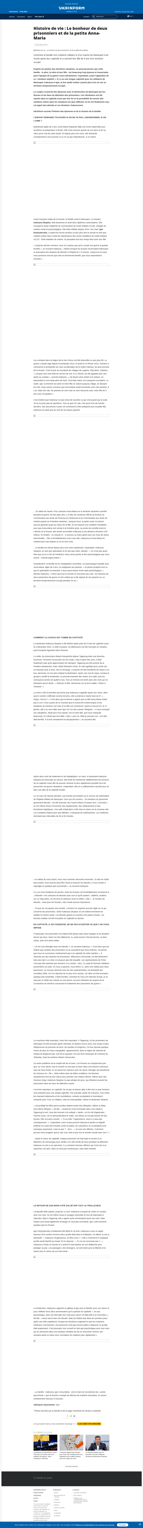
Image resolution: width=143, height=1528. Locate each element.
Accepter (122, 1525)
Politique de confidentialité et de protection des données (95, 1525)
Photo (36, 1498)
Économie (21, 17)
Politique (56, 1499)
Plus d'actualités (71, 1466)
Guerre (12, 17)
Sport (29, 17)
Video (36, 1501)
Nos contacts (77, 1495)
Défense (56, 1505)
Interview (37, 1495)
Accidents (57, 1516)
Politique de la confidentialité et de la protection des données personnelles (81, 1500)
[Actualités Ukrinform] (71, 8)
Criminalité (57, 1513)
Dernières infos (40, 1490)
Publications (38, 1492)
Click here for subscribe (89, 1424)
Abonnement (13, 12)
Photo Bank (23, 12)
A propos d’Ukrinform (80, 1492)
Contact (86, 17)
